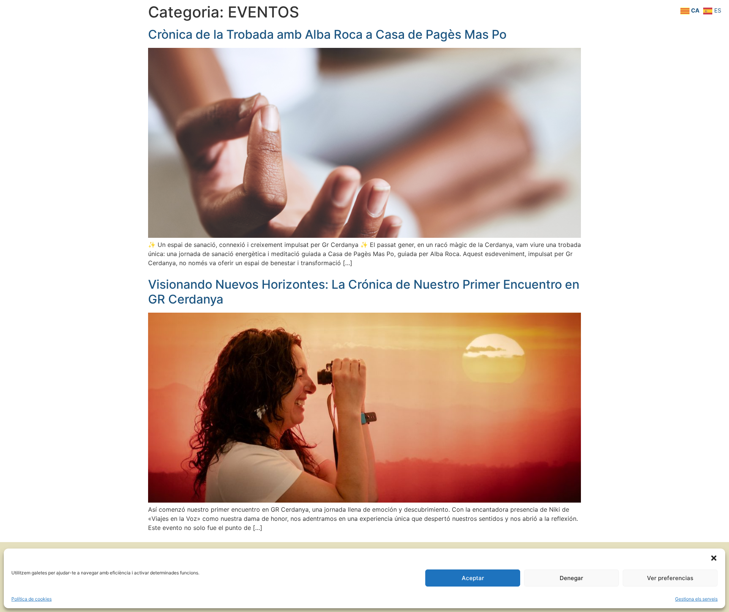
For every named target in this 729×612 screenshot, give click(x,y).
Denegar (571, 578)
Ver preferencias (670, 578)
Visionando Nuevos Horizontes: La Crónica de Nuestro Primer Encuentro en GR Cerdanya (363, 291)
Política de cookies (31, 599)
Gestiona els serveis (696, 599)
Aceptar (473, 578)
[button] (714, 558)
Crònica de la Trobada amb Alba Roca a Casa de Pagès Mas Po (327, 34)
